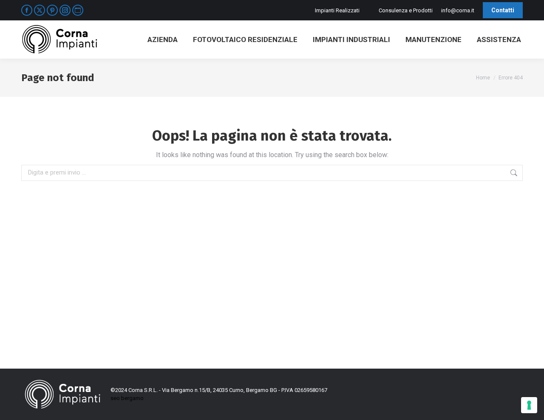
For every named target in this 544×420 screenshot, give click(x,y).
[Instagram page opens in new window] (65, 10)
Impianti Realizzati (337, 10)
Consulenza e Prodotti (406, 10)
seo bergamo (127, 398)
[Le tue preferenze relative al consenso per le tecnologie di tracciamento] (529, 405)
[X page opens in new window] (39, 10)
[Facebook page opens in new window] (26, 10)
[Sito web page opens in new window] (77, 10)
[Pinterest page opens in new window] (52, 10)
